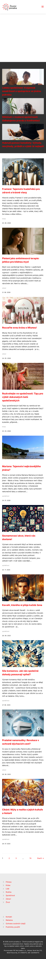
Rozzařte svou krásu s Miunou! (19, 327)
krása (4, 219)
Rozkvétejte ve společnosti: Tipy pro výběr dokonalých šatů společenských (22, 397)
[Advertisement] (23, 38)
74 (30, 858)
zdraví (4, 288)
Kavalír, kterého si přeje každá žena (22, 605)
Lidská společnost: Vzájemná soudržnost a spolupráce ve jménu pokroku (21, 91)
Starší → (40, 858)
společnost (5, 496)
